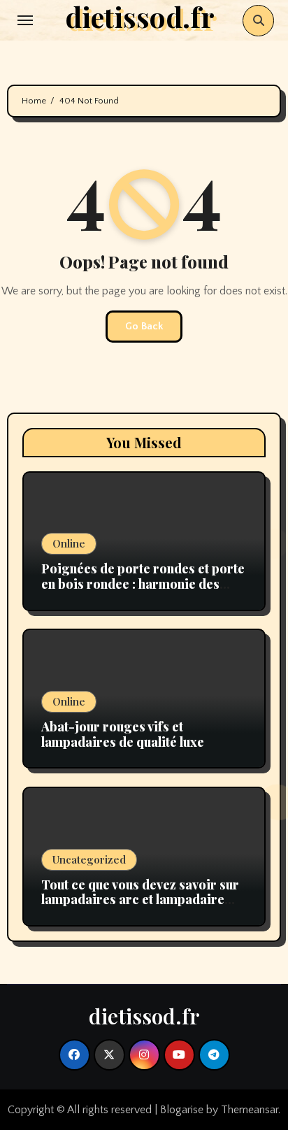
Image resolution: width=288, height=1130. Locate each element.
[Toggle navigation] (25, 20)
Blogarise (181, 1109)
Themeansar (249, 1109)
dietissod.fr (144, 1016)
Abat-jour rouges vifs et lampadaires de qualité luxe (122, 734)
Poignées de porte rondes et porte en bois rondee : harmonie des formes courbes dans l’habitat (143, 583)
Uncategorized (89, 859)
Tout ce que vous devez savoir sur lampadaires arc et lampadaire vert (140, 899)
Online (68, 543)
